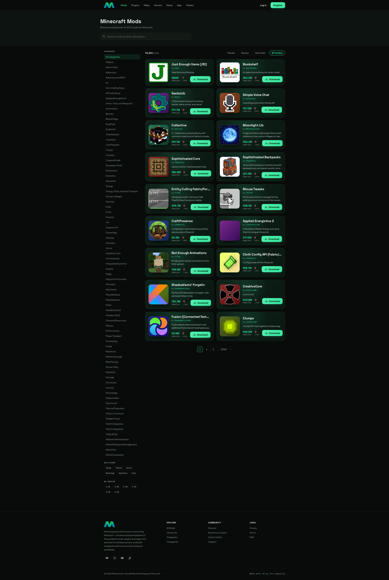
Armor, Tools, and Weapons (119, 103)
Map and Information (116, 279)
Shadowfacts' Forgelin (188, 285)
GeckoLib (178, 93)
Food (108, 212)
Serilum (178, 129)
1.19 (125, 486)
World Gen (111, 449)
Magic (109, 274)
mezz (177, 68)
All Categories (113, 56)
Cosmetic (111, 139)
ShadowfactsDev (182, 288)
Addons (110, 62)
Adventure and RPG (115, 77)
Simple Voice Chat (256, 95)
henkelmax (251, 98)
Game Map (111, 232)
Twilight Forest (113, 418)
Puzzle (109, 346)
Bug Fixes (110, 124)
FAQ (252, 537)
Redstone (111, 351)
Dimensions (111, 170)
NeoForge (110, 473)
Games (190, 5)
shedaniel (251, 258)
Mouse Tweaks (253, 189)
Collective (179, 125)
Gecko (177, 97)
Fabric (119, 467)
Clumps (248, 318)
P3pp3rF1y (179, 162)
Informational (112, 258)
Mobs (108, 305)
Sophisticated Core (186, 159)
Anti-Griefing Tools (115, 87)
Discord (212, 528)
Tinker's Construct (115, 413)
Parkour (110, 325)
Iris (134, 473)
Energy (109, 186)
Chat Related (112, 134)
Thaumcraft (111, 403)
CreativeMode (113, 160)
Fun (107, 222)
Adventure (111, 72)
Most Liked (260, 53)
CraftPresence (182, 221)
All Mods (171, 528)
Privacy (253, 528)
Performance (112, 330)
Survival (109, 387)
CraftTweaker (113, 144)
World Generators (115, 454)
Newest (245, 53)
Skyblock (110, 372)
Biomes (110, 113)
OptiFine (123, 473)
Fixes (108, 206)
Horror (109, 248)
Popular (231, 53)
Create (109, 149)
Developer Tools (114, 165)
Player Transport (114, 336)
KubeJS (109, 268)
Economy (110, 175)
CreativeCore (252, 286)
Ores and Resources (116, 320)
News (169, 5)
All (107, 82)
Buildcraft (111, 129)
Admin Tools (112, 67)
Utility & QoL (112, 434)
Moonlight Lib (253, 125)
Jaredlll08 (251, 322)
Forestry (110, 217)
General (110, 237)
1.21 (108, 486)
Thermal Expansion (115, 408)
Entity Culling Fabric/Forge (191, 189)
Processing (111, 341)
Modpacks (172, 537)
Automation (111, 108)
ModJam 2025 (113, 315)
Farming (110, 201)
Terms (253, 532)
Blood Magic (112, 118)
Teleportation (112, 398)
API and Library (113, 93)
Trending (278, 53)
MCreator (110, 284)
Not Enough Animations (189, 253)
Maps (147, 5)
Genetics (110, 243)
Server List (172, 532)
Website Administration (117, 439)
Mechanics (111, 289)
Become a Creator (217, 532)
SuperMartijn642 (183, 320)
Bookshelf (250, 64)
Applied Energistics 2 (116, 98)
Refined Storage (114, 356)
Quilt (129, 467)
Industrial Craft (113, 253)
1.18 (134, 486)
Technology (111, 392)
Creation (110, 155)
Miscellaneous (113, 294)
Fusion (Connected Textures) (193, 317)
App (179, 5)
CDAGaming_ (180, 224)
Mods (124, 5)
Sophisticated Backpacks (262, 157)
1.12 (117, 492)
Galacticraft (112, 227)
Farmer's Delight (114, 196)
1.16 (108, 492)
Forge (108, 467)
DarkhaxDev (251, 68)
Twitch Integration (114, 423)
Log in (263, 5)
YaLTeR (249, 192)
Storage (110, 377)
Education (111, 181)
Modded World (113, 310)
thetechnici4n (253, 224)
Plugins (135, 5)
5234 (223, 349)
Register (277, 5)
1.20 (117, 486)
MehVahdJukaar (253, 129)
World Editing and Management (121, 444)
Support (212, 541)
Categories (172, 541)
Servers (158, 5)
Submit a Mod (215, 537)
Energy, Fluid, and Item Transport (122, 191)
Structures (111, 382)
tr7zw (177, 192)
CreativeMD (251, 290)
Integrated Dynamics (116, 263)
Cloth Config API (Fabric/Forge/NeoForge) (273, 254)
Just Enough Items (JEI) (189, 64)
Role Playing (112, 361)
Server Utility (112, 367)
